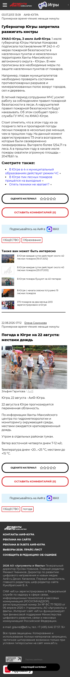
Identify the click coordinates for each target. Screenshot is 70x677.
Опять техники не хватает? (29, 184)
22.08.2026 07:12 (12, 323)
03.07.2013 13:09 (11, 14)
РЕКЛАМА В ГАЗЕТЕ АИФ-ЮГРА (24, 544)
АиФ (30, 391)
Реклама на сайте (17, 539)
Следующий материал (33, 667)
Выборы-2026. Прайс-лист (22, 549)
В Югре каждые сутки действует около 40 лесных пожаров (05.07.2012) (40, 269)
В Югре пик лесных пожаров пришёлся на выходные (28, 179)
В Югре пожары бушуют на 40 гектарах (39, 279)
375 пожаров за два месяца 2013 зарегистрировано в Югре (35, 303)
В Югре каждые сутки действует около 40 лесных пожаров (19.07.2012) (40, 257)
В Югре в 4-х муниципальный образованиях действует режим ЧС (32, 171)
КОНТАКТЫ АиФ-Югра (18, 534)
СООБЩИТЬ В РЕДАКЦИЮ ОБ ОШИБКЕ (30, 554)
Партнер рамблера (33, 659)
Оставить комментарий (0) (35, 212)
